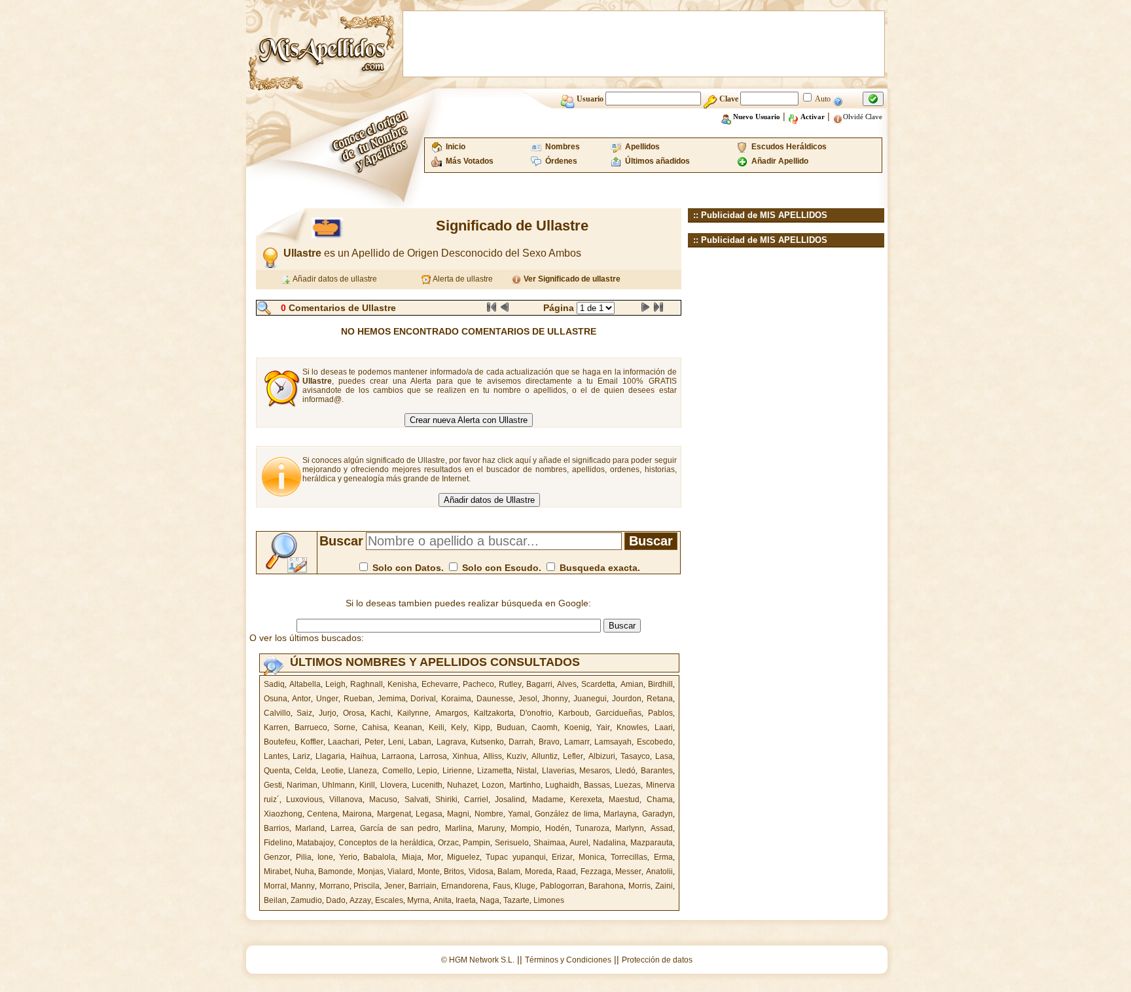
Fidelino (278, 842)
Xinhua (465, 756)
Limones (548, 900)
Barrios (276, 828)
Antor (301, 698)
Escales (389, 900)
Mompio (525, 828)
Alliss (492, 756)
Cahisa (374, 727)
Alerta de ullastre (462, 279)
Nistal (526, 770)
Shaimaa (549, 842)
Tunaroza (592, 828)
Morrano (334, 886)
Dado (336, 900)
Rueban (358, 698)
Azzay (360, 900)
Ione (325, 857)
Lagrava (451, 741)
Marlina (458, 828)
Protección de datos (657, 959)
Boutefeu (280, 741)
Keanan (408, 727)
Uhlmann (338, 785)
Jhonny (555, 698)
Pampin (476, 842)
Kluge (524, 886)
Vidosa (481, 871)
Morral (275, 886)
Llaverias (558, 770)
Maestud (624, 799)
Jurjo (327, 713)
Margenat (394, 813)
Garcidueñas (618, 713)
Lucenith (427, 785)
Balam (508, 871)
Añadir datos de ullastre (334, 279)
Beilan (275, 900)
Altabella (305, 684)
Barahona (606, 886)
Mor (434, 857)
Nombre (489, 813)
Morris (639, 886)
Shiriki (446, 799)
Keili (436, 727)
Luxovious (304, 799)
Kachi (380, 713)
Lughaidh (562, 785)
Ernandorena (464, 886)
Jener (394, 886)
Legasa (429, 813)
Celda (305, 770)
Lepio (427, 770)
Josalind (510, 799)
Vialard (400, 871)
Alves (567, 684)
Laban (419, 741)
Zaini (664, 886)
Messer (628, 871)
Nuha (304, 871)
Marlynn (629, 828)
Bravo (549, 741)
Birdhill (660, 684)
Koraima (456, 698)
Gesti (273, 785)
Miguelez (463, 857)
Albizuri (601, 756)
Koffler (311, 741)
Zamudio (306, 900)
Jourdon (626, 698)
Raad (566, 871)
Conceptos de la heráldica (385, 842)
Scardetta (598, 684)
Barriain (422, 886)
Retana (660, 698)
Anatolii (659, 871)
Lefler (573, 756)
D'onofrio (536, 713)
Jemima (392, 698)
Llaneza (362, 770)
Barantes (657, 770)
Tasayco (635, 756)
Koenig (577, 727)
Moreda (538, 871)
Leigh (335, 684)
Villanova (346, 799)
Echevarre (440, 684)
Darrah (521, 741)
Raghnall (366, 684)
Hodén (557, 828)
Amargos (451, 713)
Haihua (363, 756)
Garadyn (657, 813)
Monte (429, 871)
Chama (660, 799)
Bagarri (539, 684)
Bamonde (335, 871)
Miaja (412, 857)
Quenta (277, 770)
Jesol (527, 698)
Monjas (370, 871)
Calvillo (277, 713)
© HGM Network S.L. (477, 959)
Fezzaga (596, 871)
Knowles (632, 727)
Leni (396, 741)
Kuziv (516, 756)
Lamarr (577, 741)
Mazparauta (651, 842)
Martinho (525, 785)
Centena (322, 813)
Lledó (625, 770)
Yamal (519, 813)
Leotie (332, 770)
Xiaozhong (283, 813)
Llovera (393, 785)
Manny (303, 886)
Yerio (348, 857)
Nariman (302, 785)
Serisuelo (512, 842)
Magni (458, 813)
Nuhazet (462, 785)
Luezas (628, 785)
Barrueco (311, 727)
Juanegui (590, 698)
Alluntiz (544, 756)
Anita (442, 900)
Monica (592, 857)
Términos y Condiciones (568, 959)
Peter (374, 741)
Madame (548, 799)
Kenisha (402, 684)
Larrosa (433, 756)
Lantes (276, 756)
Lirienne (457, 770)
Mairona (357, 813)
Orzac (448, 842)
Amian (631, 684)
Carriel (476, 799)
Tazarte (516, 900)
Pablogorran (562, 886)
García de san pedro (399, 828)
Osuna (275, 698)
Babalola (379, 857)
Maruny (491, 828)
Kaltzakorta (494, 713)
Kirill (367, 785)
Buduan (511, 727)
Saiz (304, 713)
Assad (662, 828)
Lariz (301, 756)
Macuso (383, 799)
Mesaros (594, 770)
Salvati (416, 799)
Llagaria (330, 756)
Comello (397, 770)
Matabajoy (315, 842)
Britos (454, 871)
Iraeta (466, 900)
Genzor (277, 857)
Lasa (664, 756)
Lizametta (494, 770)
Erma (663, 857)
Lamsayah (613, 741)
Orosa (354, 713)
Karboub (573, 713)
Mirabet (277, 871)
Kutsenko (487, 741)
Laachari (343, 741)
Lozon (493, 785)
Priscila (366, 886)
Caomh (544, 727)
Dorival (423, 698)
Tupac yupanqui (515, 857)
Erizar (562, 857)
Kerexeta (586, 799)
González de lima (567, 813)
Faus (502, 886)
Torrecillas (629, 857)
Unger (327, 698)
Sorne (344, 727)
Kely (459, 727)
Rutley (510, 684)
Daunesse (494, 698)
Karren (276, 727)
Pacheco (478, 684)
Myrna (418, 900)
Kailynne (413, 713)
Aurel (578, 842)
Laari (664, 727)
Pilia (304, 857)
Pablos (660, 713)
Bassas (597, 785)
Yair (603, 727)
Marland (310, 828)
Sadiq (274, 684)
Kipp (482, 727)
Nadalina (609, 842)
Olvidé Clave (862, 116)
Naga (489, 900)
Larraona (398, 756)
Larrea (342, 828)
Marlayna (620, 813)
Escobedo (655, 741)
